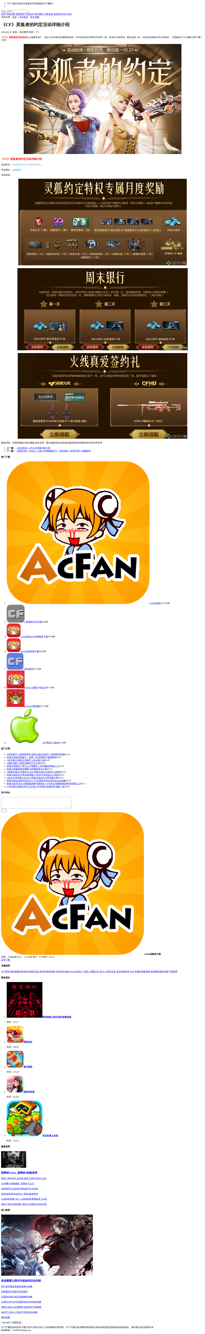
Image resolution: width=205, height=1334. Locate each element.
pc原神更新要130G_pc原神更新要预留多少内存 (24, 1199)
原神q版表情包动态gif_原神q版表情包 (19, 1194)
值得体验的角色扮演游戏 (22, 971)
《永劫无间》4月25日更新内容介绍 (33, 448)
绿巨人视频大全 (91, 971)
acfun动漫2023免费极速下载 (34, 636)
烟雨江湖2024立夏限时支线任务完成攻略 (21, 1307)
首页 (3, 14)
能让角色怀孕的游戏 (45, 971)
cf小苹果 (5, 971)
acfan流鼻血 (155, 603)
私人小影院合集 (108, 971)
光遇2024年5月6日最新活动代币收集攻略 (21, 1302)
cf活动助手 (28, 669)
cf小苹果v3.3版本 (50, 742)
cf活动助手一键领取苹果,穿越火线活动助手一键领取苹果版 (36, 754)
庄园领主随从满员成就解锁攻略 (16, 1297)
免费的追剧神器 (142, 971)
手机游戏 (10, 14)
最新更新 (58, 14)
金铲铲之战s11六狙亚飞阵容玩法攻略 (19, 1312)
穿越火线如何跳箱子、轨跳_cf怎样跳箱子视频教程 (31, 757)
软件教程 (39, 14)
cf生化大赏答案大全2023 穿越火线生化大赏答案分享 (32, 778)
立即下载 (5, 960)
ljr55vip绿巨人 (76, 971)
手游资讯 (23, 17)
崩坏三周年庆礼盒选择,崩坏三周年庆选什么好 (23, 1178)
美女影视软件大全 (125, 971)
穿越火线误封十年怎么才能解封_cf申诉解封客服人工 (33, 766)
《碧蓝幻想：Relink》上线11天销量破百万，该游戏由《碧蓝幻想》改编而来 (53, 451)
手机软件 (29, 14)
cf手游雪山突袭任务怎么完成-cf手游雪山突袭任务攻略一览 (35, 786)
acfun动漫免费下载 (30, 651)
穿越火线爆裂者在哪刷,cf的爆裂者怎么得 (27, 769)
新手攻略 (34, 17)
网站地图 (5, 1317)
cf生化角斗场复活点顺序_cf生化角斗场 (26, 760)
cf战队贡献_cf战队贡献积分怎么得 (23, 763)
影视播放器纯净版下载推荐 (164, 971)
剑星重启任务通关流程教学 (14, 1291)
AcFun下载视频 (32, 706)
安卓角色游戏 (62, 971)
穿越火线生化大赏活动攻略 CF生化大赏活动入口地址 (33, 775)
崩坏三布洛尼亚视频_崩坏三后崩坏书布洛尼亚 (24, 1204)
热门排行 (67, 14)
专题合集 (48, 14)
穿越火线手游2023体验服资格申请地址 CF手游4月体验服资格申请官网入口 (43, 783)
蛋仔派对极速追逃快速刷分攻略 (16, 1286)
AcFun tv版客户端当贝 (35, 687)
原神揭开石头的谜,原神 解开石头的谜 (19, 1189)
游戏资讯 (20, 14)
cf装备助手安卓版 (33, 622)
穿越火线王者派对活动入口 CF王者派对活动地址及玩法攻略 (36, 780)
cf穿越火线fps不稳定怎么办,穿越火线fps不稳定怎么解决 (34, 772)
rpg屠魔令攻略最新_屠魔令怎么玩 (17, 1183)
